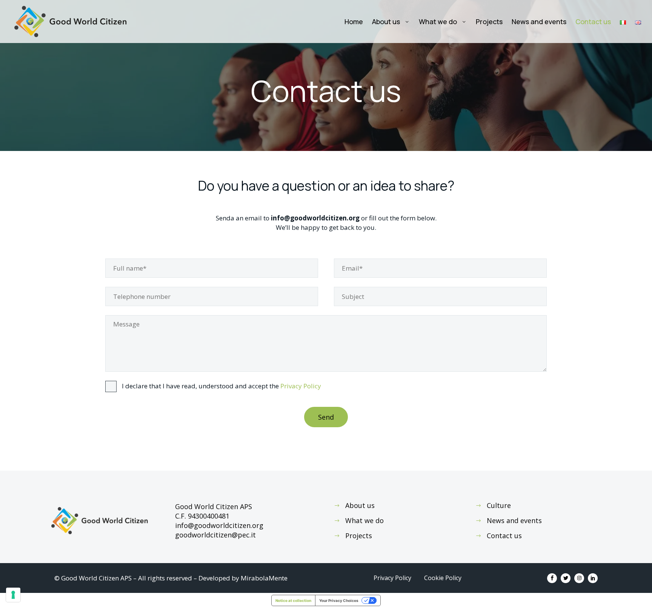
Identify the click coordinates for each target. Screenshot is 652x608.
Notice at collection (293, 600)
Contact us (593, 21)
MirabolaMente (264, 578)
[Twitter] (565, 578)
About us (386, 21)
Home (353, 21)
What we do (438, 21)
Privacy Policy (300, 386)
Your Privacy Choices (338, 600)
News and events (539, 21)
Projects (489, 21)
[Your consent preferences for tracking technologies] (13, 595)
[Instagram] (579, 578)
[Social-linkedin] (593, 578)
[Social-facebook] (552, 578)
